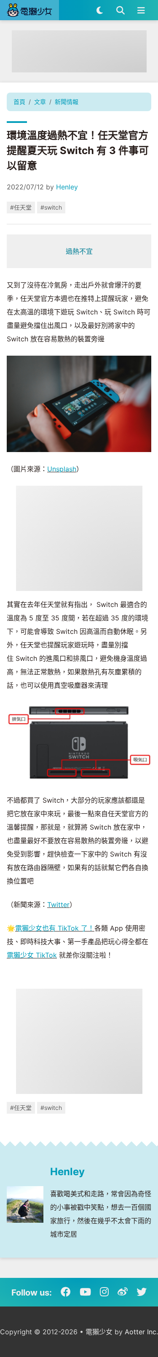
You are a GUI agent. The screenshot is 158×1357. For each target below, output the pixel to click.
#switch (51, 207)
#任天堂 (21, 207)
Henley (67, 187)
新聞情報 (66, 101)
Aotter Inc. (141, 1332)
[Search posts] (120, 10)
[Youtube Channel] (85, 1292)
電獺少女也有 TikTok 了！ (54, 928)
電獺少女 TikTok (32, 955)
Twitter (58, 904)
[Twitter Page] (142, 1292)
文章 (40, 101)
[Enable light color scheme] (99, 10)
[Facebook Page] (66, 1292)
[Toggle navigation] (141, 10)
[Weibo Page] (123, 1292)
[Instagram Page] (104, 1292)
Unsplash (61, 469)
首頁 (19, 101)
